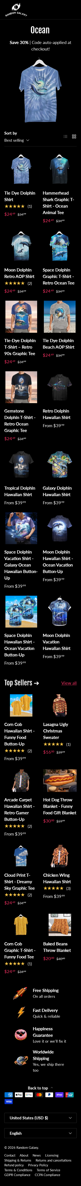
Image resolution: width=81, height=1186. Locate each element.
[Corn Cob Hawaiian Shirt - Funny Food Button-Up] (21, 705)
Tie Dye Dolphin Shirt (19, 196)
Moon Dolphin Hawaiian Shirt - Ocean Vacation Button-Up (58, 561)
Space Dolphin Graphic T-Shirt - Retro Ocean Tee (59, 276)
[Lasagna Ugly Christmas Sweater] (60, 705)
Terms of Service (48, 1170)
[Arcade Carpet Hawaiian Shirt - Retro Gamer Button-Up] (21, 780)
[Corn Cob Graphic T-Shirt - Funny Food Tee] (21, 925)
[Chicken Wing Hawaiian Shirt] (60, 856)
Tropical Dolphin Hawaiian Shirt (19, 491)
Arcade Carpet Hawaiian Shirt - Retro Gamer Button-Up (19, 809)
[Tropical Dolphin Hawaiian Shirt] (21, 464)
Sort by (10, 133)
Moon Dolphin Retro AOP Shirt (19, 273)
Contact (9, 1155)
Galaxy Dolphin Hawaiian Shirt (57, 491)
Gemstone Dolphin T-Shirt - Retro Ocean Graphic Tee (19, 420)
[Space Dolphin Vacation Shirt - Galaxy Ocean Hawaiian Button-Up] (21, 528)
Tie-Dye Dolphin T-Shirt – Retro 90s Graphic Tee (20, 347)
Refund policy (14, 1165)
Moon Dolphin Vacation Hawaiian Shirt (56, 642)
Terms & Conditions (18, 1170)
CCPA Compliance (47, 1175)
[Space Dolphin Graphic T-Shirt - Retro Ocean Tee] (60, 246)
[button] (64, 10)
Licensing (52, 1155)
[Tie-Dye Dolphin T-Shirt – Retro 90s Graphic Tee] (21, 317)
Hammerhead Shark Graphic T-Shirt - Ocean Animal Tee (58, 202)
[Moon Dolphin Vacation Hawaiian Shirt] (60, 612)
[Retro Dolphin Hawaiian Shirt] (60, 387)
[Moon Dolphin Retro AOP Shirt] (21, 246)
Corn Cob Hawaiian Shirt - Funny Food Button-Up (19, 734)
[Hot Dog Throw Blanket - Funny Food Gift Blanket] (60, 780)
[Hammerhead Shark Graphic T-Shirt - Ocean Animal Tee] (60, 169)
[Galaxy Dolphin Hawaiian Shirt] (60, 464)
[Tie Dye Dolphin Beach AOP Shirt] (60, 317)
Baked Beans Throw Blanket (57, 947)
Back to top (38, 1088)
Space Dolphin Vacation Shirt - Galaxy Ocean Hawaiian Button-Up (21, 564)
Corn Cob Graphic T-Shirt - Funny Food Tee (19, 950)
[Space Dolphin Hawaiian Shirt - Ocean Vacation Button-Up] (21, 612)
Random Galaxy (27, 1147)
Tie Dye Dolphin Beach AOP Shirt (58, 343)
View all (69, 682)
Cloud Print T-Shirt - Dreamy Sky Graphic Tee (19, 881)
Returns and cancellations (53, 1160)
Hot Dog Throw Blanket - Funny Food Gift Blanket (59, 806)
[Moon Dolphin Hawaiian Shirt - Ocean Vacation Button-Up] (60, 528)
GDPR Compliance (17, 1175)
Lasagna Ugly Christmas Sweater (55, 731)
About (24, 1155)
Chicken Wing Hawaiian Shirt (57, 878)
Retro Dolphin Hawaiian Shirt (56, 414)
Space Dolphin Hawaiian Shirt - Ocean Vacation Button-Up (19, 645)
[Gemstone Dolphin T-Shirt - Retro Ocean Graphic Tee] (21, 387)
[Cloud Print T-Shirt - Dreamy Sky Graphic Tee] (21, 856)
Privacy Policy (38, 1165)
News (37, 1155)
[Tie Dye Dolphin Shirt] (21, 169)
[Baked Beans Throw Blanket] (60, 925)
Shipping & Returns (17, 1160)
